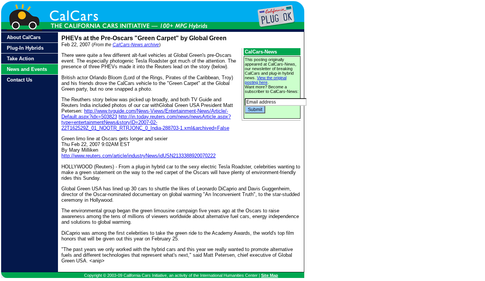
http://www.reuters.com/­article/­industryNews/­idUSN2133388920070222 (138, 156)
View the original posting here (265, 80)
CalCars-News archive (136, 44)
